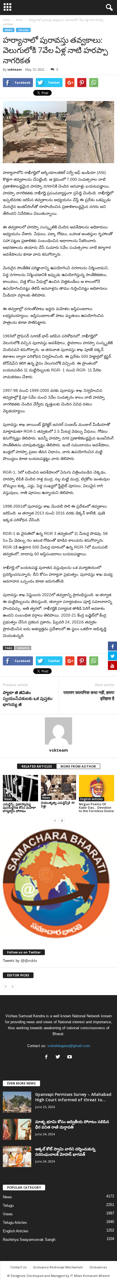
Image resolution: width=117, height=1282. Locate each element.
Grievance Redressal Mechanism (58, 1267)
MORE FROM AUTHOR (78, 766)
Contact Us (18, 1267)
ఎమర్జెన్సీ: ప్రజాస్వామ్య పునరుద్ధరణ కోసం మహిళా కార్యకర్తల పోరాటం (19, 807)
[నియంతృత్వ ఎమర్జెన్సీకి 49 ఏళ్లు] (58, 787)
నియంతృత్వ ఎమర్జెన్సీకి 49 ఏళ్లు (57, 804)
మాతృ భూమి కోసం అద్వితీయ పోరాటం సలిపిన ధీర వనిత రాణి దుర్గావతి (72, 1124)
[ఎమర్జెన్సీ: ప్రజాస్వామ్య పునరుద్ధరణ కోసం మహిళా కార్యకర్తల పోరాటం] (20, 788)
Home (7, 20)
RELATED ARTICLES (37, 766)
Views (8, 1214)
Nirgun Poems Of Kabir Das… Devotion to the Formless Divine (96, 807)
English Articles (91, 799)
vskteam (14, 69)
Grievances (98, 1267)
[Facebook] (47, 1057)
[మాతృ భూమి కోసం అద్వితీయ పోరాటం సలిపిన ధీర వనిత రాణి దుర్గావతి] (17, 1129)
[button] (108, 7)
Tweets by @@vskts (20, 961)
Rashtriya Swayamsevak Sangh (29, 1239)
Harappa (23, 648)
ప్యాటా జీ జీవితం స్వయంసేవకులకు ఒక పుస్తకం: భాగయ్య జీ (28, 698)
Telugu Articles (15, 1222)
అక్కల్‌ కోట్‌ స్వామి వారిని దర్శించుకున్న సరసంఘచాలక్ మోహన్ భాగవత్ (65, 1151)
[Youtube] (70, 1057)
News (8, 30)
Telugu (23, 30)
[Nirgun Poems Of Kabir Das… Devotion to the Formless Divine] (96, 788)
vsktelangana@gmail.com (68, 1046)
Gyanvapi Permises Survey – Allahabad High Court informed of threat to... (73, 1097)
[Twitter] (59, 1057)
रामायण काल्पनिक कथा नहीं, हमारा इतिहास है (88, 695)
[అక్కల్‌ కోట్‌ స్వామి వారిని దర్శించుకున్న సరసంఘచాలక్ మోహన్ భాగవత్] (17, 1156)
